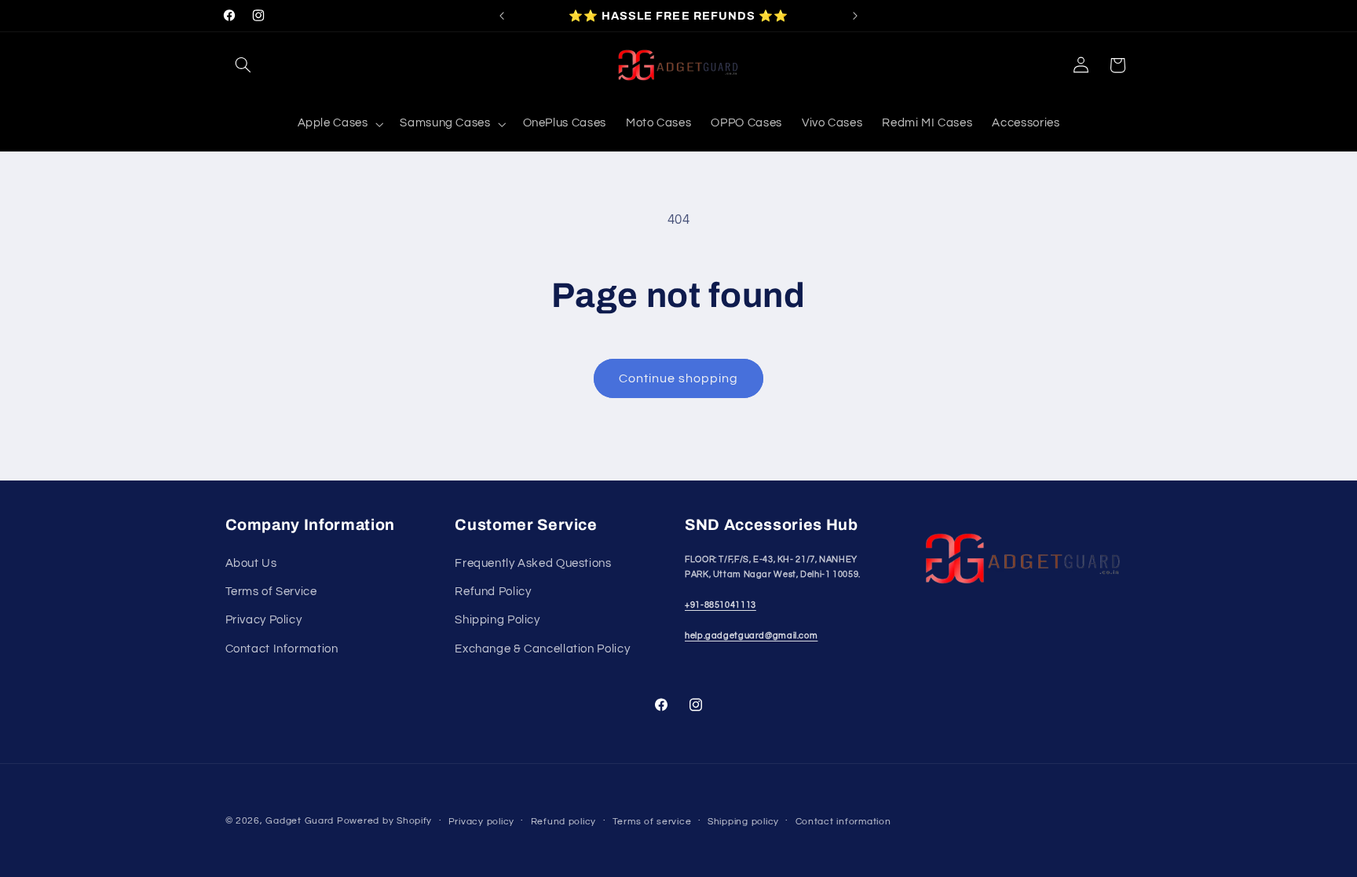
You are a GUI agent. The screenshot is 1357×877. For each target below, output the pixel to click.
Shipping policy (743, 821)
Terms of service (652, 821)
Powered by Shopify (384, 821)
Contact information (843, 821)
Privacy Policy (263, 620)
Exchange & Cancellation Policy (542, 649)
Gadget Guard (299, 821)
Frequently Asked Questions (533, 563)
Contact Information (281, 649)
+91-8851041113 (720, 605)
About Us (251, 563)
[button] (243, 65)
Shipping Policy (497, 620)
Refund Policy (493, 591)
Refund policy (564, 821)
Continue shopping (679, 378)
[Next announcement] (855, 15)
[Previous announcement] (502, 15)
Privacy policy (481, 821)
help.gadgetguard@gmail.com (751, 635)
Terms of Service (271, 591)
